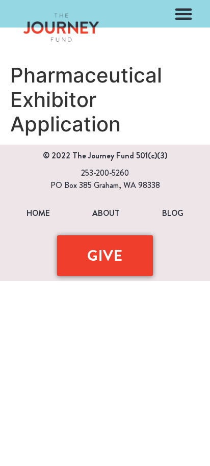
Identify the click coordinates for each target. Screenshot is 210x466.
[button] (184, 14)
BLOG (172, 213)
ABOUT (106, 213)
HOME (38, 213)
